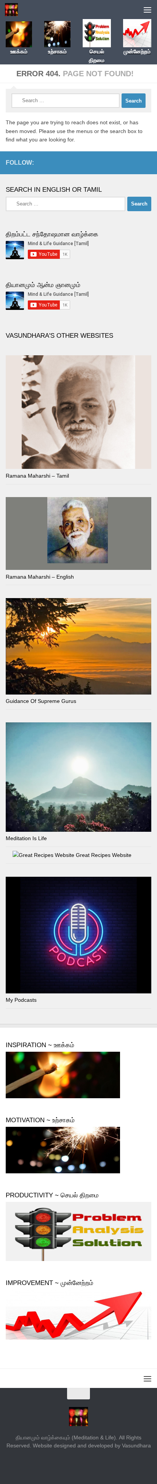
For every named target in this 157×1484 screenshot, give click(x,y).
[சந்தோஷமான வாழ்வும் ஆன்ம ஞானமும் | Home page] (13, 9)
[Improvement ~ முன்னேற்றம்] (78, 1338)
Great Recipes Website (102, 855)
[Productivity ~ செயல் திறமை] (78, 1259)
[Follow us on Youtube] (146, 162)
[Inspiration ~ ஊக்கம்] (63, 1096)
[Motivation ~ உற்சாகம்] (63, 1171)
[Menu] (147, 9)
